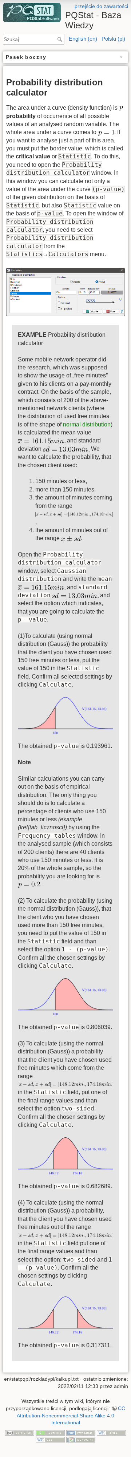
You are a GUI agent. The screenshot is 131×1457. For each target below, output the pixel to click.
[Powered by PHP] (80, 1432)
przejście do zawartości (101, 6)
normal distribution (87, 424)
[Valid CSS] (50, 1439)
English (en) (83, 39)
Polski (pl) (113, 39)
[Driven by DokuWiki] (80, 1439)
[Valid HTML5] (111, 1432)
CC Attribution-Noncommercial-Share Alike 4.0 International (71, 1415)
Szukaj (60, 39)
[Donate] (50, 1432)
